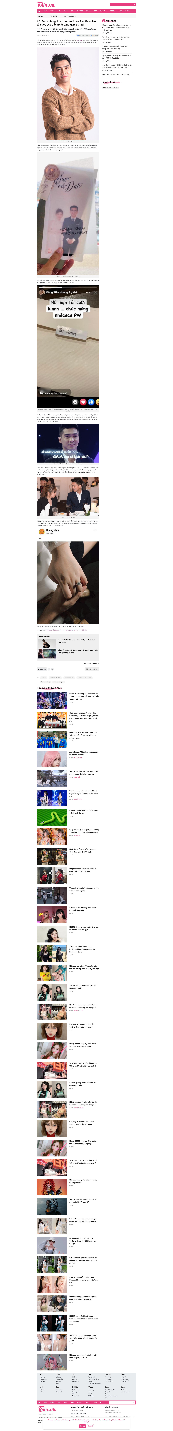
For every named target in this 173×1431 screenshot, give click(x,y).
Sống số (107, 1392)
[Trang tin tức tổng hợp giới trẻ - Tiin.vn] (46, 4)
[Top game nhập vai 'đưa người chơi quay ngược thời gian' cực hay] (52, 778)
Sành (120, 11)
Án (40, 1394)
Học (66, 11)
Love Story (75, 1379)
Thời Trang (59, 1390)
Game (127, 11)
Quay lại (43, 669)
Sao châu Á (43, 1379)
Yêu (59, 11)
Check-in (58, 1381)
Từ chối (90, 1426)
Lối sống (58, 1377)
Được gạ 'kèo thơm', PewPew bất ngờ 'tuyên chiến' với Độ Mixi (67, 630)
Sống (52, 11)
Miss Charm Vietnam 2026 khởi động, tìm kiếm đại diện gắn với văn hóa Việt (117, 66)
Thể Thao (42, 1390)
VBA (57, 1383)
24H (72, 11)
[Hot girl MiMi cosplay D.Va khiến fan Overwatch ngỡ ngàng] (52, 1050)
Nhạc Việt (124, 1377)
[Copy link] (52, 669)
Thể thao (91, 1396)
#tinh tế (77, 835)
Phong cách (59, 1379)
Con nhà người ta (93, 1379)
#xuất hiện (78, 799)
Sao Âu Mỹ (43, 1381)
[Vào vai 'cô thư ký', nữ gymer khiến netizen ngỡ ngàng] (52, 895)
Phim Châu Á (109, 1381)
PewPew (79, 40)
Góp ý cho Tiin (93, 669)
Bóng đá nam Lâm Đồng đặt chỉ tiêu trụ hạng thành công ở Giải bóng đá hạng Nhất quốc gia (116, 27)
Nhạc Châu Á (125, 1379)
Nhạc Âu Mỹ (125, 1381)
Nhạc (88, 11)
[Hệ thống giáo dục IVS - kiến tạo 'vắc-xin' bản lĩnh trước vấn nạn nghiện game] (52, 739)
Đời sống (91, 1390)
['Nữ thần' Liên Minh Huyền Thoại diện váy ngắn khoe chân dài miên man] (52, 798)
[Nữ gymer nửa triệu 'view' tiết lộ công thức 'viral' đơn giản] (52, 875)
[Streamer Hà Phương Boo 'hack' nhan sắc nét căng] (52, 914)
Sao (45, 11)
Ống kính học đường (94, 1383)
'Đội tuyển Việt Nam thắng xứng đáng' (116, 74)
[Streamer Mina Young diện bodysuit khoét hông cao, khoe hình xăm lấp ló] (52, 953)
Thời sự (42, 1392)
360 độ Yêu (75, 1381)
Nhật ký (74, 1377)
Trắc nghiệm (76, 1392)
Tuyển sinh (91, 1377)
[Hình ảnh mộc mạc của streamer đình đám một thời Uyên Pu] (52, 856)
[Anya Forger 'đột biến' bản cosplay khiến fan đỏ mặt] (52, 759)
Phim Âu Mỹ (108, 1379)
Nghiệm (103, 11)
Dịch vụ (107, 1394)
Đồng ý (82, 1426)
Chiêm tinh (75, 1390)
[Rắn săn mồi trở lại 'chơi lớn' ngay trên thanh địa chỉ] (52, 817)
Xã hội (90, 1394)
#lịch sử (77, 777)
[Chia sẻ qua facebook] (48, 669)
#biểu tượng (78, 758)
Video (112, 11)
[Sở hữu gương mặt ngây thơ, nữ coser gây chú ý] (52, 992)
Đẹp (95, 11)
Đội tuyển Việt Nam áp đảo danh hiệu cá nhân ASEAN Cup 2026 (116, 57)
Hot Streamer (70, 16)
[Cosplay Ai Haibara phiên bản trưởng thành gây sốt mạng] (52, 1031)
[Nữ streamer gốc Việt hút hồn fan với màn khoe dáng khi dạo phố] (52, 1012)
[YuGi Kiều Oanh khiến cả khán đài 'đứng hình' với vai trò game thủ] (52, 1070)
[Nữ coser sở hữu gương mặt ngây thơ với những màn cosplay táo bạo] (52, 973)
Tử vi (73, 1394)
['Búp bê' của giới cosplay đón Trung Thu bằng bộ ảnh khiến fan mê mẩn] (52, 836)
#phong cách (78, 1010)
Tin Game (53, 16)
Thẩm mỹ (59, 1392)
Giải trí (90, 1392)
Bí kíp (90, 1381)
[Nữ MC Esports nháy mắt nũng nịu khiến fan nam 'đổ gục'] (52, 934)
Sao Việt (42, 1377)
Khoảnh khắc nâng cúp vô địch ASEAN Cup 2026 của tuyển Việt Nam (116, 38)
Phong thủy (75, 1396)
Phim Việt (108, 1377)
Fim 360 (80, 11)
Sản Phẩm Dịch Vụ (110, 1390)
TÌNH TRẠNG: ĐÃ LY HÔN (110, 88)
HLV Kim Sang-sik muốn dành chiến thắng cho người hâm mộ (115, 47)
